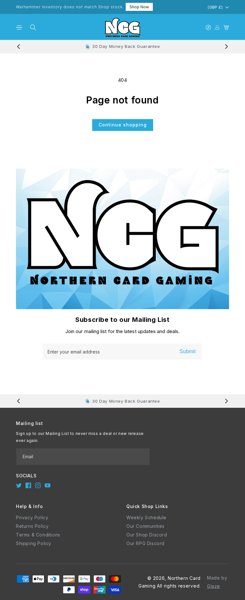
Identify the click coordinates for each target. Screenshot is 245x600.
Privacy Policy (32, 517)
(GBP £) (215, 7)
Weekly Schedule (146, 517)
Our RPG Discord (145, 543)
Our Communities (145, 526)
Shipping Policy (33, 543)
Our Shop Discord (146, 534)
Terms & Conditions (38, 534)
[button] (19, 27)
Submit (188, 351)
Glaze (213, 586)
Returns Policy (32, 526)
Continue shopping (123, 124)
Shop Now (139, 6)
